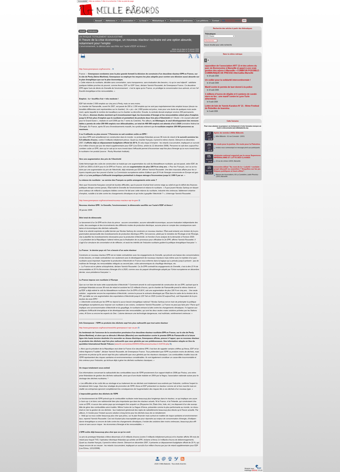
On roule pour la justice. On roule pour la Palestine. (237, 144)
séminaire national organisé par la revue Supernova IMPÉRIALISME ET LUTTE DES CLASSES (237, 156)
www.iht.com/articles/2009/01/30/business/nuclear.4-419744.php (142, 344)
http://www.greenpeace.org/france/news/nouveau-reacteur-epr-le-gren (108, 200)
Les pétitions (202, 21)
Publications (92, 31)
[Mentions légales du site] (170, 460)
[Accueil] (119, 16)
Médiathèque (159, 21)
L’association (128, 21)
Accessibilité (82, 1)
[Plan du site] (158, 460)
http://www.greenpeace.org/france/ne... (95, 69)
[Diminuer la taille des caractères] (197, 57)
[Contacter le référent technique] (164, 460)
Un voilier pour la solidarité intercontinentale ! (228, 80)
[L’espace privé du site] (176, 460)
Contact (215, 21)
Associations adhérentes (181, 21)
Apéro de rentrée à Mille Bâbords (229, 133)
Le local (144, 21)
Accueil (98, 21)
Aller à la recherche (109, 1)
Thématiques (210, 34)
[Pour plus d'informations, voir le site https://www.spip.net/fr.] (258, 468)
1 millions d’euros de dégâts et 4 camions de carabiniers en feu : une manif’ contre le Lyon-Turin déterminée (231, 96)
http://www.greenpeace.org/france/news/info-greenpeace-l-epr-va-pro (108, 328)
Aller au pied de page (126, 1)
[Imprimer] (83, 57)
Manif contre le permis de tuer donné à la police (228, 87)
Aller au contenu (95, 1)
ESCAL (254, 470)
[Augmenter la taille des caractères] (190, 57)
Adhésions (112, 21)
